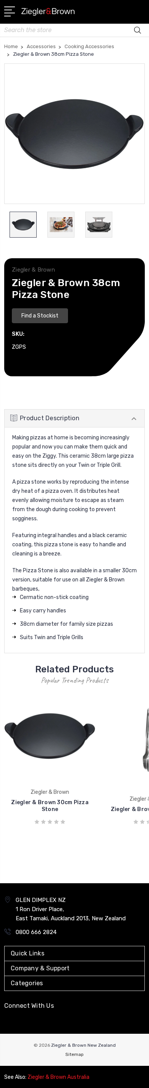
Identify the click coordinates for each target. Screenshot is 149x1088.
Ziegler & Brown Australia (58, 1077)
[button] (40, 314)
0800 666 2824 (36, 932)
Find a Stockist (39, 315)
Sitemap (74, 1054)
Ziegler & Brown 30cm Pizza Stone (50, 806)
